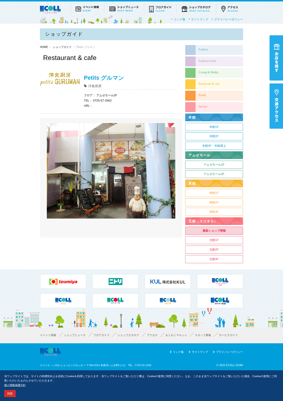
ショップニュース (75, 335)
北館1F (214, 240)
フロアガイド (101, 335)
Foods (202, 95)
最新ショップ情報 (214, 230)
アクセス (152, 335)
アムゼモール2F (214, 174)
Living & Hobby (208, 72)
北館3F (214, 259)
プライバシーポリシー (228, 19)
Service (203, 106)
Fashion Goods (207, 60)
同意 (10, 393)
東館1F (214, 192)
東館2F (214, 202)
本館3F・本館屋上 (214, 145)
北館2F (214, 249)
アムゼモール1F (214, 164)
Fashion (203, 49)
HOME (44, 47)
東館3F (214, 211)
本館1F (214, 126)
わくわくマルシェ (176, 335)
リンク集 (179, 19)
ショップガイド (62, 47)
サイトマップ (199, 19)
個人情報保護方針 (15, 385)
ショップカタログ (128, 335)
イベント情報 (48, 335)
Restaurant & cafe (209, 83)
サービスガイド (228, 335)
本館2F (214, 136)
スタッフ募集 (203, 335)
